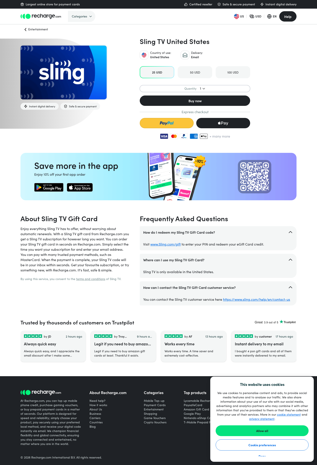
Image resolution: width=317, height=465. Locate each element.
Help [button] (288, 16)
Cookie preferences (262, 445)
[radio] (157, 72)
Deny (262, 456)
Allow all (262, 431)
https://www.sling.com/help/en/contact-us (256, 299)
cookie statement (289, 414)
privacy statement (262, 419)
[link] (48, 187)
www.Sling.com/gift (165, 244)
